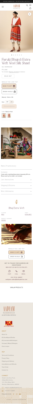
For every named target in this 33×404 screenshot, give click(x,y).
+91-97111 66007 (10, 391)
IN (11, 102)
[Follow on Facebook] (13, 394)
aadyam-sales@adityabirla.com (16, 279)
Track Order (5, 367)
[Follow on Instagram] (17, 394)
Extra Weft (28, 214)
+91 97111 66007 (16, 277)
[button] (16, 180)
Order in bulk (8, 91)
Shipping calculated (14, 72)
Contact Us (5, 370)
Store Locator (5, 346)
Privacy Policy (5, 358)
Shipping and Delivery (8, 361)
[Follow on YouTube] (20, 394)
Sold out (8, 76)
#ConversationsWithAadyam (9, 340)
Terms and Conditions (8, 355)
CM (7, 102)
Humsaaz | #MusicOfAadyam (10, 343)
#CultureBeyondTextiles (8, 337)
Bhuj (2, 214)
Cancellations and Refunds (9, 364)
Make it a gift (7, 86)
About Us (4, 334)
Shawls (3, 220)
